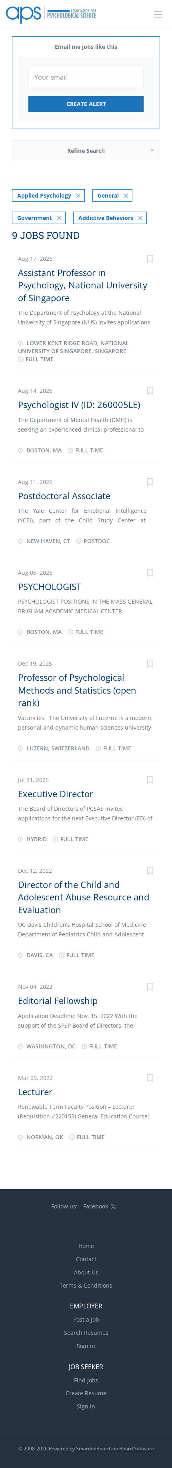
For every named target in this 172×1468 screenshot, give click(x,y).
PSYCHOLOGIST (49, 586)
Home (86, 1246)
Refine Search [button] (86, 150)
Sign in (86, 1346)
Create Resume (86, 1393)
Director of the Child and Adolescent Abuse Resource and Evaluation (83, 897)
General (108, 195)
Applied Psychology (44, 195)
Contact (86, 1259)
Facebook (95, 1206)
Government (34, 218)
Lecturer (35, 1092)
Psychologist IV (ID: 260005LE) (79, 404)
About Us (86, 1272)
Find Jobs (86, 1380)
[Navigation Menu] (158, 14)
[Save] (150, 260)
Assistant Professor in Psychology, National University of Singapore (82, 285)
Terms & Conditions (86, 1285)
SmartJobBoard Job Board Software (115, 1448)
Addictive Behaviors (105, 218)
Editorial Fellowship (58, 1000)
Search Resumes (86, 1332)
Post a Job (86, 1319)
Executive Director (55, 794)
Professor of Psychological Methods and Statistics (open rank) (77, 689)
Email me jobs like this (86, 46)
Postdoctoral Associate (64, 496)
